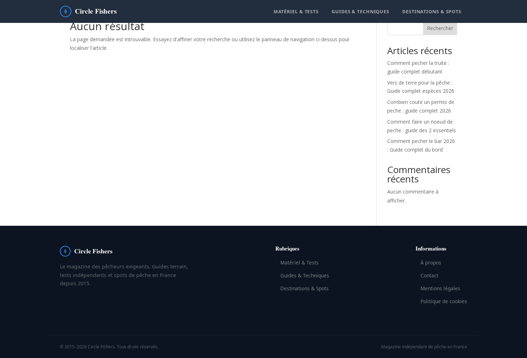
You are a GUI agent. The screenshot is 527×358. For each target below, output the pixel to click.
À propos (431, 262)
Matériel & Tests (296, 11)
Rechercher (440, 28)
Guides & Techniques (360, 11)
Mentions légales (440, 288)
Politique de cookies (444, 301)
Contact (429, 275)
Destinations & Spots (431, 11)
